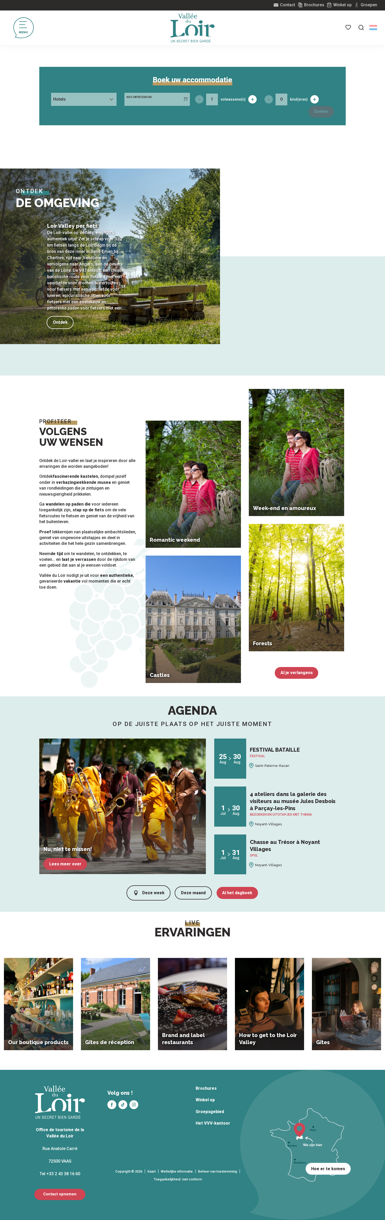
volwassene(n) (233, 99)
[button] (361, 27)
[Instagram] (133, 1104)
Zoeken (321, 111)
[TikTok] (122, 1104)
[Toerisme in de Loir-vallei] (192, 27)
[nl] (373, 27)
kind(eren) (299, 99)
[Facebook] (111, 1104)
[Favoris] (348, 27)
